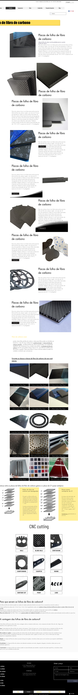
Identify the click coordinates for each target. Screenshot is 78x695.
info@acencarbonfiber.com (44, 1)
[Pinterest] (73, 11)
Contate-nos (64, 514)
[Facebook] (69, 11)
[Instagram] (71, 11)
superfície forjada (37, 343)
